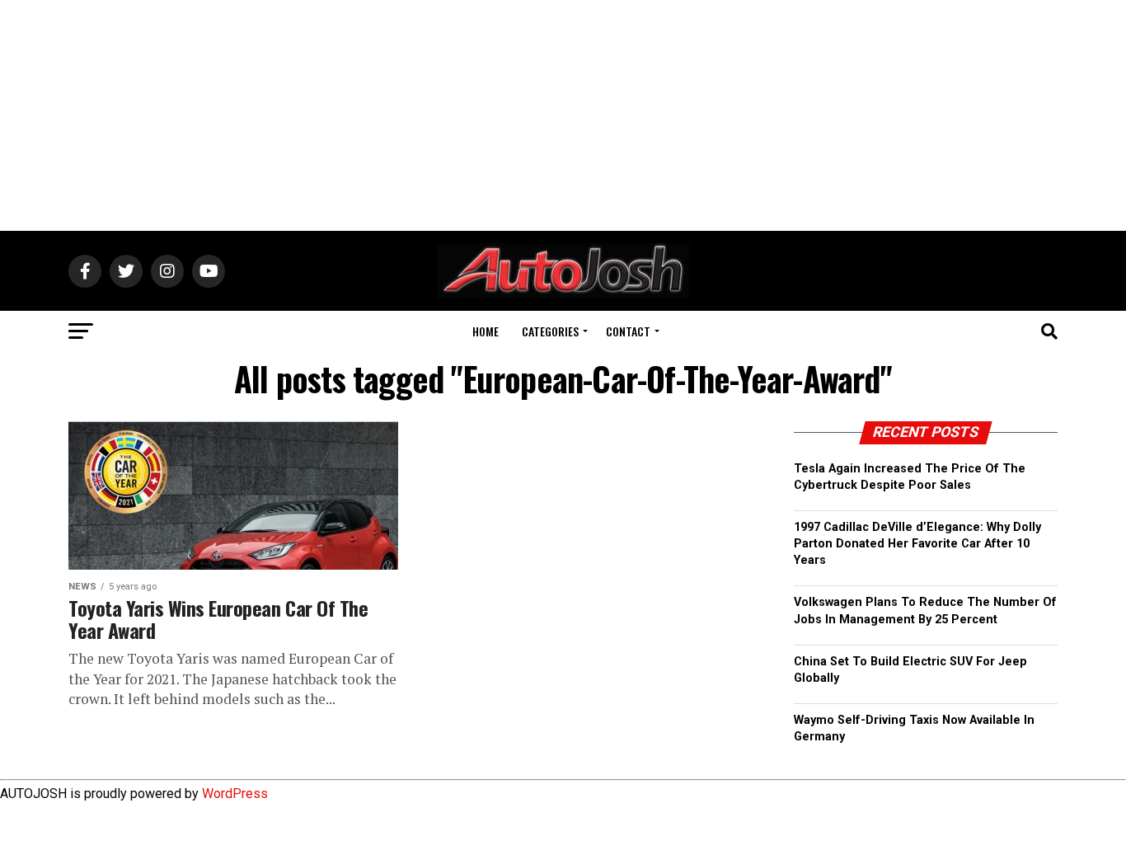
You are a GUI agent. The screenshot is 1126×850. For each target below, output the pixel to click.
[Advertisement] (563, 115)
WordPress (235, 793)
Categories (550, 331)
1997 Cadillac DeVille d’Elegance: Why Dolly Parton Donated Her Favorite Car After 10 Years (917, 543)
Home (485, 331)
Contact (628, 331)
